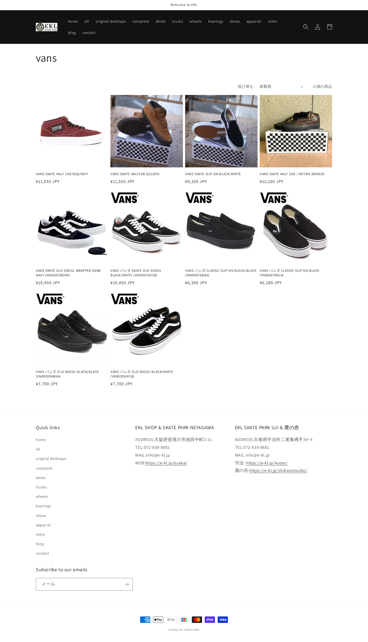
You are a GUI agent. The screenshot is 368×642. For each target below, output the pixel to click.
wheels (42, 496)
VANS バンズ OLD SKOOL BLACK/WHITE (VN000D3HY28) (141, 374)
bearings (43, 505)
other (41, 534)
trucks (41, 487)
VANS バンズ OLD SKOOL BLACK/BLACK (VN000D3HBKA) (67, 374)
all (38, 449)
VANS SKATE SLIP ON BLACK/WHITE (213, 174)
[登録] (127, 584)
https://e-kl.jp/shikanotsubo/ (278, 470)
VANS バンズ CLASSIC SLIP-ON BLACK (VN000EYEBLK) (289, 273)
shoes (41, 515)
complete (44, 468)
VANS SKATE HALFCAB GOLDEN (134, 174)
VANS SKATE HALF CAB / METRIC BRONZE (292, 174)
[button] (306, 27)
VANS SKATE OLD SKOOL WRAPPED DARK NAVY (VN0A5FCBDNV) (68, 273)
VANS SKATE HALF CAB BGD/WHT (62, 174)
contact (42, 553)
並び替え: (246, 86)
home (41, 439)
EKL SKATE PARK (189, 630)
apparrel (43, 525)
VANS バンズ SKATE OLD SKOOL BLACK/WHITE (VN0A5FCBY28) (135, 273)
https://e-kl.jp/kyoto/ (267, 463)
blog (40, 543)
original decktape (51, 458)
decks (41, 477)
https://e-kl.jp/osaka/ (166, 463)
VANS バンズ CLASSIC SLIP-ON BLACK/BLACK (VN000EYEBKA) (220, 273)
